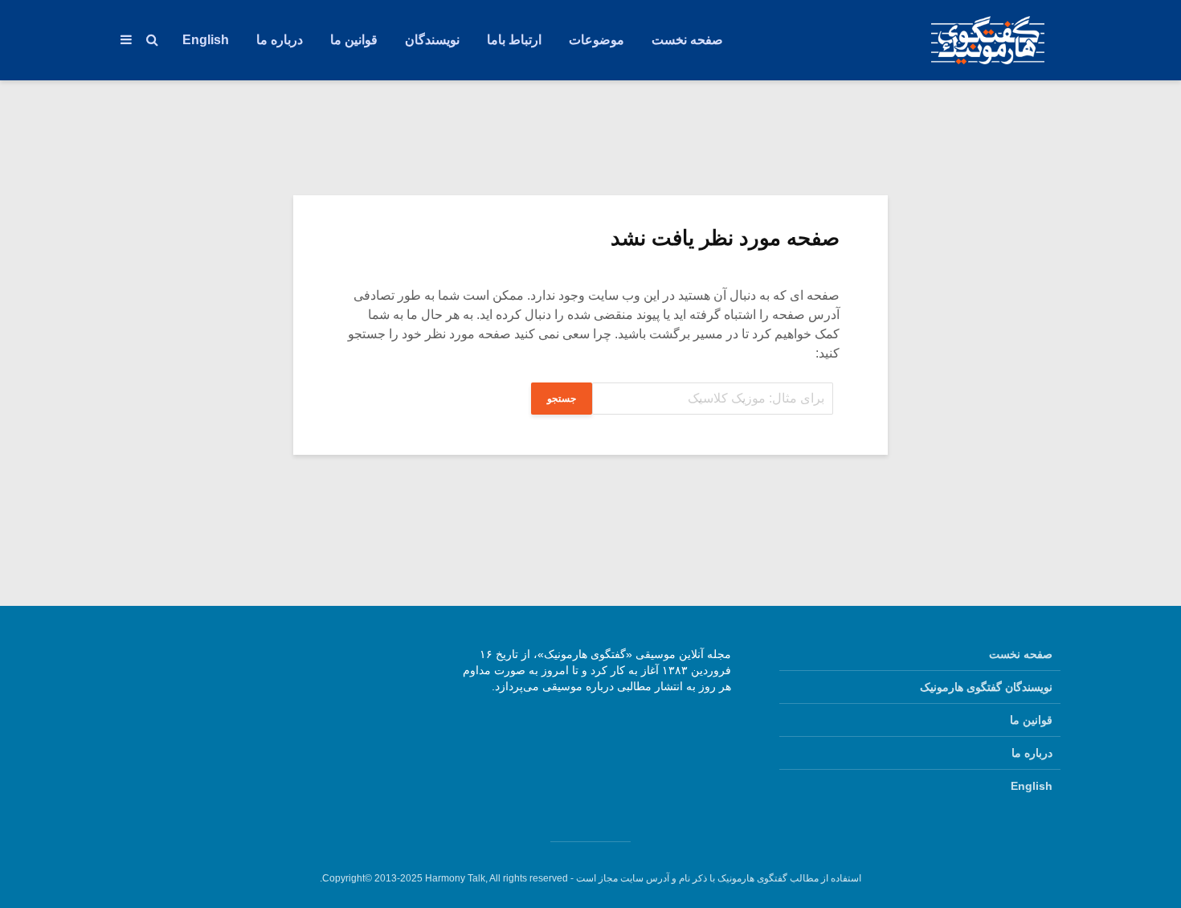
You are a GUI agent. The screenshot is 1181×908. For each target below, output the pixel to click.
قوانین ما (354, 40)
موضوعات (596, 40)
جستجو (561, 398)
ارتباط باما (514, 40)
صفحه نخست (687, 40)
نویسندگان (432, 40)
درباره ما (279, 40)
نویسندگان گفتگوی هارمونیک (986, 687)
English (205, 40)
